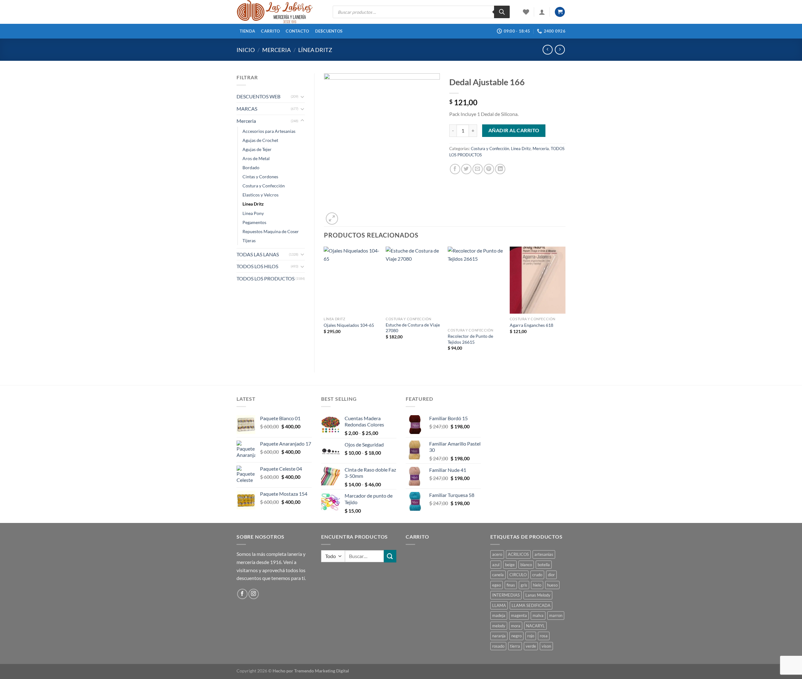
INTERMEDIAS (506, 595)
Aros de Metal (256, 158)
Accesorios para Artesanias (268, 131)
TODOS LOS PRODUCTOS (265, 278)
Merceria (276, 49)
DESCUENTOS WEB (258, 96)
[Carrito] (560, 12)
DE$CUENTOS (329, 31)
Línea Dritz (315, 49)
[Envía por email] (477, 169)
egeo (496, 585)
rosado (498, 646)
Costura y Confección (263, 185)
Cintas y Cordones (260, 176)
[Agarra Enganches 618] (537, 280)
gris (524, 585)
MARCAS (247, 109)
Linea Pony (253, 213)
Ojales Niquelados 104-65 (349, 325)
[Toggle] (302, 96)
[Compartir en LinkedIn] (500, 169)
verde (531, 646)
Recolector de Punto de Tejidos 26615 (470, 339)
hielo (537, 585)
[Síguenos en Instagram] (253, 594)
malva (538, 615)
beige (510, 564)
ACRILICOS (518, 554)
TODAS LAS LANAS (258, 254)
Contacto (297, 31)
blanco (526, 564)
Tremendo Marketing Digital (321, 670)
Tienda (247, 31)
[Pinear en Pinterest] (489, 169)
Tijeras (249, 240)
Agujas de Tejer (257, 149)
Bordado (250, 167)
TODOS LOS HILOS (257, 266)
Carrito (270, 31)
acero (497, 554)
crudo (537, 574)
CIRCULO (518, 574)
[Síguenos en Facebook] (242, 594)
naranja (499, 635)
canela (498, 574)
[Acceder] (542, 12)
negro (516, 635)
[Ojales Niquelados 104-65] (351, 280)
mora (515, 625)
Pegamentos (254, 222)
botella (544, 564)
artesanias (543, 554)
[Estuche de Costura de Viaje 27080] (413, 280)
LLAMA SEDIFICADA (531, 605)
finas (511, 585)
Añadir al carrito (513, 130)
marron (555, 615)
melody (498, 625)
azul (495, 564)
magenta (519, 615)
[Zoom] (332, 218)
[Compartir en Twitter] (466, 169)
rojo (530, 635)
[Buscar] (502, 12)
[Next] (565, 304)
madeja (498, 615)
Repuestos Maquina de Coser (270, 231)
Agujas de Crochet (260, 140)
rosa (544, 635)
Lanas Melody (537, 595)
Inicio (246, 49)
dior (551, 574)
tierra (515, 646)
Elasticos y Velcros (260, 194)
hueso (552, 585)
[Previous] (324, 304)
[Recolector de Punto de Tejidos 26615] (475, 286)
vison (546, 646)
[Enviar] (390, 556)
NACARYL (535, 625)
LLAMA (499, 605)
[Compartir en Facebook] (455, 169)
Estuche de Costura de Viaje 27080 (413, 327)
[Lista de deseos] (526, 12)
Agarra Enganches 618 (531, 325)
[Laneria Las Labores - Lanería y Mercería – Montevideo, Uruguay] (280, 12)
